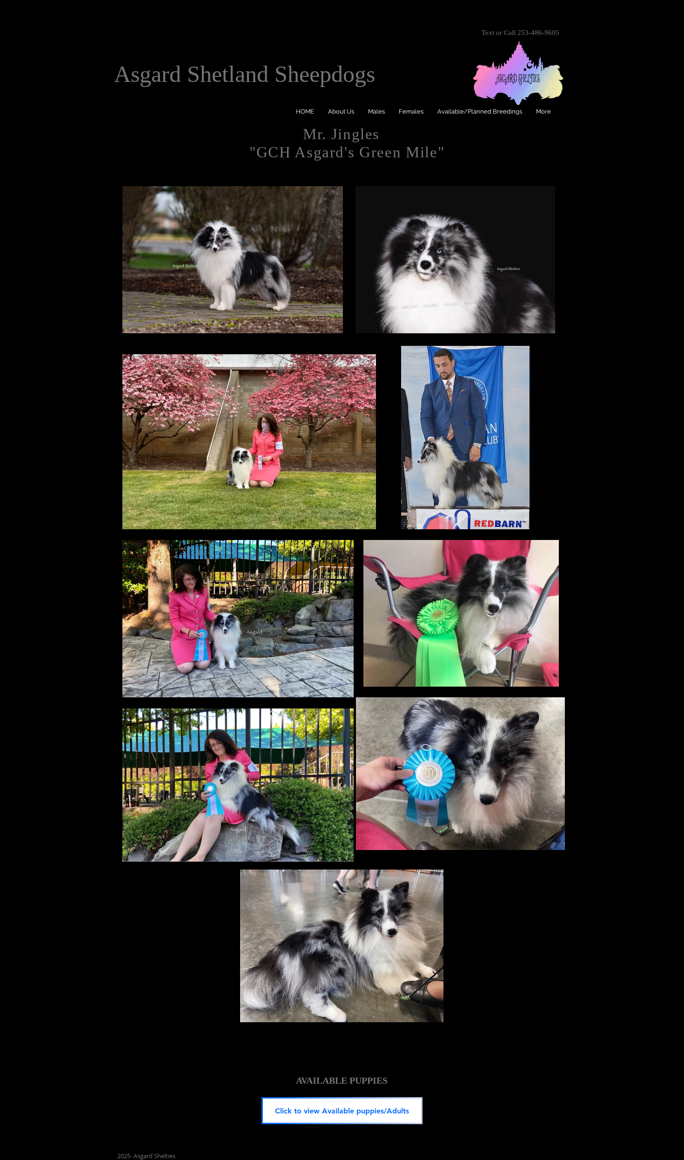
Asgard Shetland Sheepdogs (244, 74)
